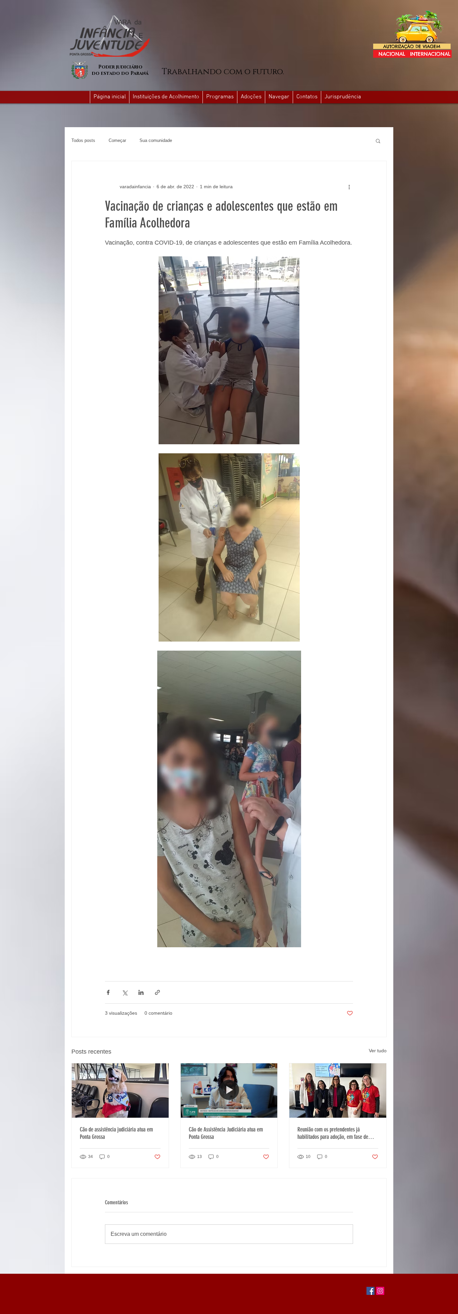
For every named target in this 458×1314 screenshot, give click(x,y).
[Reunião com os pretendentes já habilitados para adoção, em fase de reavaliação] (337, 1090)
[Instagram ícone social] (380, 1291)
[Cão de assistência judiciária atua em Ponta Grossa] (120, 1090)
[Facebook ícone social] (370, 1291)
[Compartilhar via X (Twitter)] (124, 992)
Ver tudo (378, 1050)
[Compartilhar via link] (157, 992)
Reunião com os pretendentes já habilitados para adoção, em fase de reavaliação (332, 1133)
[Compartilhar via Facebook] (108, 992)
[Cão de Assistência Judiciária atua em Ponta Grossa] (229, 1090)
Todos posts (83, 140)
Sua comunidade (155, 140)
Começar (117, 140)
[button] (279, 97)
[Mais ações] (349, 187)
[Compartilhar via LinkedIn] (141, 992)
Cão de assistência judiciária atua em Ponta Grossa (116, 1133)
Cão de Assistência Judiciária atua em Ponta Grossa (226, 1133)
